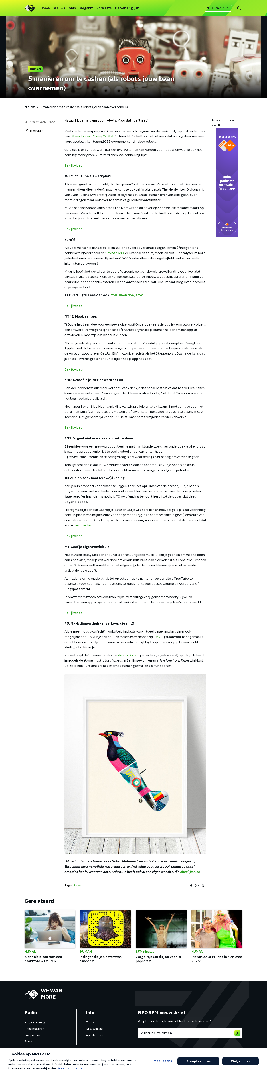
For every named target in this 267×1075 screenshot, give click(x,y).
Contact (91, 1022)
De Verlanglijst (127, 8)
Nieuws (59, 8)
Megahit (86, 8)
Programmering (35, 1022)
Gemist (29, 1041)
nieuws (77, 885)
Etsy (157, 637)
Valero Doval (127, 655)
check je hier (189, 872)
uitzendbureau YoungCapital (91, 136)
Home (45, 8)
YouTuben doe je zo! (127, 295)
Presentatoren (34, 1028)
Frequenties (32, 1035)
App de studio (95, 1035)
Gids (72, 8)
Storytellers (114, 253)
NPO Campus (216, 8)
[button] (238, 8)
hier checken (83, 525)
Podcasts (104, 8)
